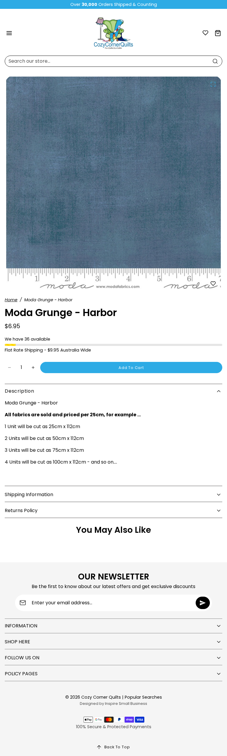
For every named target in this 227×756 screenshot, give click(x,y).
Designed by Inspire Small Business (113, 703)
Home (11, 300)
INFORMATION (21, 625)
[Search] (215, 61)
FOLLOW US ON (22, 657)
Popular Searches (143, 697)
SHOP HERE (17, 641)
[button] (9, 33)
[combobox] (113, 61)
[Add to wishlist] (213, 283)
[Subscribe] (203, 603)
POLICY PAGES (21, 673)
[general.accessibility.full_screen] (213, 84)
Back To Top (117, 746)
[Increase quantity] (33, 367)
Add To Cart (131, 367)
